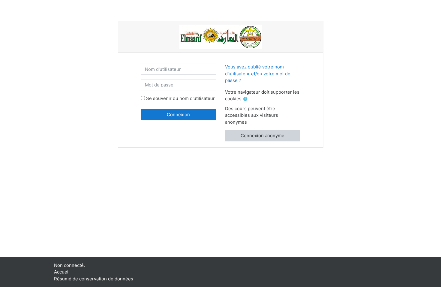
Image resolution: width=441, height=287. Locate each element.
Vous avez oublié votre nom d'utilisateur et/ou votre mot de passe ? (257, 73)
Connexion (178, 114)
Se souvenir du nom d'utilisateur (180, 98)
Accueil (62, 272)
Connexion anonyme (262, 135)
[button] (246, 99)
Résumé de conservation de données (93, 279)
